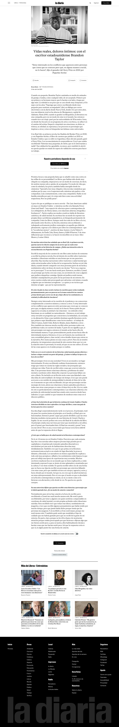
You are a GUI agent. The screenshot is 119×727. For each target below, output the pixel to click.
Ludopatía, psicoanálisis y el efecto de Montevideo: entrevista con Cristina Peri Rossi (59, 622)
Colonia (50, 649)
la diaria (51, 666)
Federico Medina (25, 628)
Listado (74, 676)
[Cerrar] (85, 158)
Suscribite (106, 3)
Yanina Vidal (78, 628)
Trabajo (29, 693)
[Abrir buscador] (90, 3)
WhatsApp (103, 657)
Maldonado (52, 651)
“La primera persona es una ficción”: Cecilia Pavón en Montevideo (57, 591)
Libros (16, 3)
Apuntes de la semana (79, 654)
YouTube (103, 654)
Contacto (103, 685)
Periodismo (52, 684)
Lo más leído (76, 649)
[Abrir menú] (9, 3)
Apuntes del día (77, 651)
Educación (30, 668)
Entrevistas (23, 3)
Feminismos (30, 671)
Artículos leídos (53, 689)
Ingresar (96, 3)
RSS (101, 651)
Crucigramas (76, 667)
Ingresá (66, 168)
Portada (10, 649)
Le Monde (51, 669)
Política (29, 687)
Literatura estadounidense (59, 554)
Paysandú (51, 654)
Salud (29, 690)
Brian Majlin (34, 87)
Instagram (103, 660)
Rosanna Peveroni (25, 595)
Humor (74, 664)
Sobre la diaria (77, 690)
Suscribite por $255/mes (59, 164)
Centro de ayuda (105, 674)
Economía (30, 665)
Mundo (29, 682)
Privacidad (103, 683)
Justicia (29, 676)
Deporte (29, 662)
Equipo (74, 693)
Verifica (29, 695)
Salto (50, 657)
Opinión (29, 684)
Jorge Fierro (78, 595)
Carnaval (30, 651)
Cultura (29, 660)
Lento (50, 672)
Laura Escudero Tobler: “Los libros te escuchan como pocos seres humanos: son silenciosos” (31, 591)
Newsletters (104, 649)
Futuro (29, 673)
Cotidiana (30, 657)
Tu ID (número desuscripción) (77, 680)
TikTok (102, 665)
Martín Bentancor (52, 628)
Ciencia (29, 654)
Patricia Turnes (52, 595)
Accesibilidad (104, 680)
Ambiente (30, 649)
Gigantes (51, 674)
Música (50, 687)
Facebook (103, 662)
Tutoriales (103, 677)
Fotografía (75, 661)
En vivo (74, 657)
